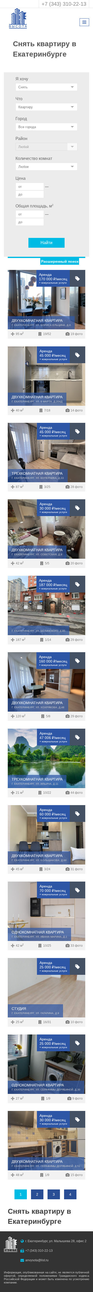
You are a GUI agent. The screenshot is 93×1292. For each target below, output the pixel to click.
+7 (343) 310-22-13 (64, 4)
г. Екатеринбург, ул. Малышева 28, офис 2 (56, 1241)
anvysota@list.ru (37, 1260)
